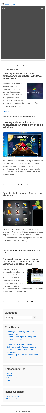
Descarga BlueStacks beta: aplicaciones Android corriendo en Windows (23, 125)
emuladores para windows (27, 116)
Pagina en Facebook (13, 396)
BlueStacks (16, 116)
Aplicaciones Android (25, 302)
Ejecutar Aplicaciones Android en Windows (22, 194)
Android (15, 185)
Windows (5, 253)
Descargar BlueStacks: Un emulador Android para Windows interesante (22, 76)
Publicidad (9, 373)
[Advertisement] (23, 35)
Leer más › (6, 111)
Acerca (8, 380)
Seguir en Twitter (11, 398)
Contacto (9, 375)
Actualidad (16, 302)
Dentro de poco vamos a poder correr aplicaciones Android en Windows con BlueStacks (21, 261)
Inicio (4, 66)
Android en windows (24, 250)
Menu (4, 8)
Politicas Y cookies (12, 378)
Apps (31, 250)
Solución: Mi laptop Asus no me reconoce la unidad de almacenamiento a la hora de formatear (22, 349)
